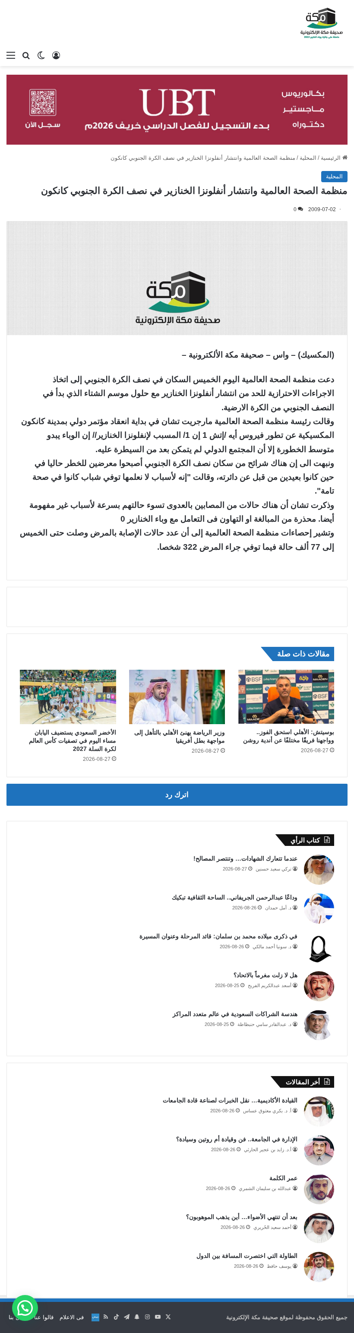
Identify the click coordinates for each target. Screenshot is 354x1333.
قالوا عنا (44, 1317)
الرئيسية (331, 158)
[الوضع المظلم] (41, 55)
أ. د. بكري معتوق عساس (267, 1110)
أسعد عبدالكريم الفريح (269, 985)
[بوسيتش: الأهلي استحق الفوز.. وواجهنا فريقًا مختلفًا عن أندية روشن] (286, 697)
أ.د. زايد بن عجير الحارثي (267, 1149)
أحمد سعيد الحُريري (272, 1227)
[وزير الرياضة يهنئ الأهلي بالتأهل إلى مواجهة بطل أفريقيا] (177, 697)
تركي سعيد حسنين (273, 868)
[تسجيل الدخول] (56, 55)
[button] (25, 1308)
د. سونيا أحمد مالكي (272, 946)
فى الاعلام (72, 1317)
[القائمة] (10, 55)
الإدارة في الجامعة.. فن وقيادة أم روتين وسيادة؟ (236, 1139)
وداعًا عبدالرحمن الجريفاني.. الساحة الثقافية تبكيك (234, 897)
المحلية (308, 158)
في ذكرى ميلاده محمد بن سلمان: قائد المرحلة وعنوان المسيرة (218, 936)
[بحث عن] (26, 55)
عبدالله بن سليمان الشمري (265, 1188)
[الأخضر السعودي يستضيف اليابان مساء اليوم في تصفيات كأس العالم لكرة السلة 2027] (68, 697)
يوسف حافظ (279, 1266)
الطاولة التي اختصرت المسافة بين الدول (246, 1255)
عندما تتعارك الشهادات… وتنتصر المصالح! (245, 858)
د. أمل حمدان (278, 907)
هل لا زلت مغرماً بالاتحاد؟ (265, 975)
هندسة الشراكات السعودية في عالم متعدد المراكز (235, 1013)
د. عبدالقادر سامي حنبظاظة (264, 1024)
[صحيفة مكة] (322, 23)
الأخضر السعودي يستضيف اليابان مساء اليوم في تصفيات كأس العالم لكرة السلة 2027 (72, 740)
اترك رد (177, 795)
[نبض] (95, 1317)
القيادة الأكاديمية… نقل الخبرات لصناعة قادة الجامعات (230, 1100)
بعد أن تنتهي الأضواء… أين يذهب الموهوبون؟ (241, 1216)
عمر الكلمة (283, 1178)
